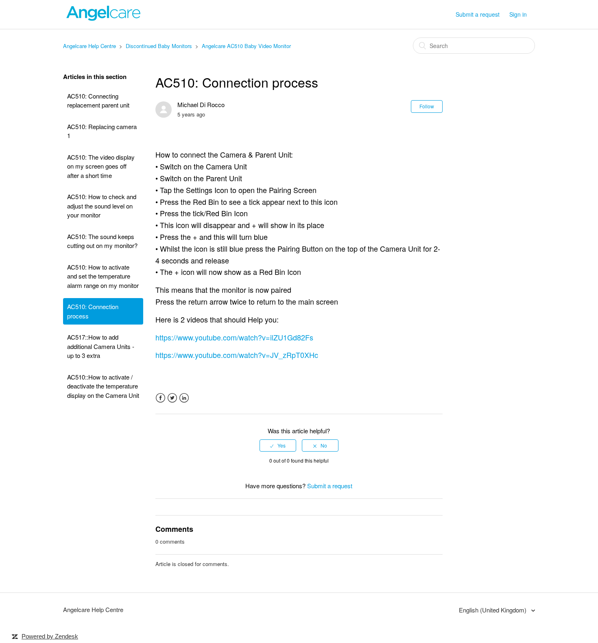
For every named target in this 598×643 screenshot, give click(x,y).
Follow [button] (426, 106)
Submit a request (478, 14)
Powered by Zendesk (50, 636)
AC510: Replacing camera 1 (102, 131)
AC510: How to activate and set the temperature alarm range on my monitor (103, 276)
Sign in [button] (518, 14)
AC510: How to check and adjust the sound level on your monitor (101, 205)
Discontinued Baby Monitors (159, 46)
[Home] (103, 18)
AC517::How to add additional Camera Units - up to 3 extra (100, 346)
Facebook (160, 398)
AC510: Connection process (92, 311)
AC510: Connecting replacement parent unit (98, 101)
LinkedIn (184, 398)
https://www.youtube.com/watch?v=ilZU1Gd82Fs (234, 337)
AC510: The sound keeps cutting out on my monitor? (102, 241)
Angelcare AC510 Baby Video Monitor (246, 46)
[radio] (278, 445)
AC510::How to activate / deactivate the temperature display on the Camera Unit (103, 386)
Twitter (172, 398)
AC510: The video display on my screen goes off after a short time (101, 166)
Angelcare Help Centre (90, 46)
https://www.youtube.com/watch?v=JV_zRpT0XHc (236, 354)
